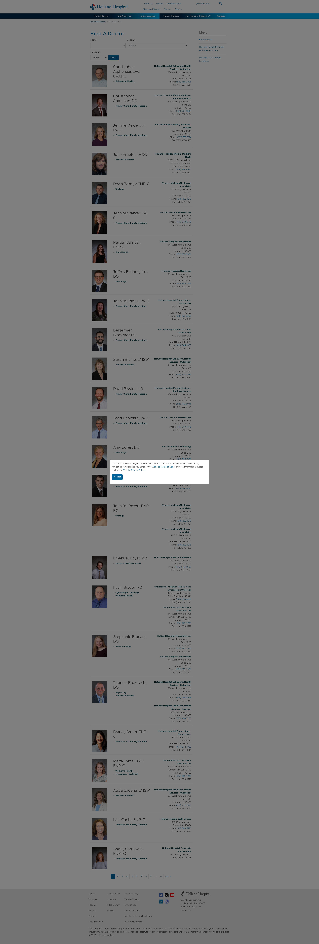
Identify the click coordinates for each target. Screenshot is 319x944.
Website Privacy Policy (133, 470)
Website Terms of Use (162, 467)
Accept (117, 477)
